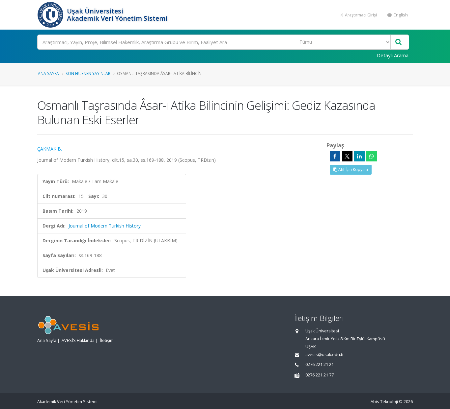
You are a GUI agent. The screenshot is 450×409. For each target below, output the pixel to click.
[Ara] (398, 42)
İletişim (107, 340)
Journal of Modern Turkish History (105, 226)
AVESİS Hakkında (78, 340)
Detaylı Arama (392, 55)
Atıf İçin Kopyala (352, 169)
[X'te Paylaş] (347, 156)
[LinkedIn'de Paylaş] (359, 156)
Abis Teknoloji (384, 401)
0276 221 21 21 (319, 364)
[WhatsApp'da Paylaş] (371, 156)
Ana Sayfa (48, 73)
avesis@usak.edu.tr (324, 354)
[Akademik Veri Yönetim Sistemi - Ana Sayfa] (51, 15)
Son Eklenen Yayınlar (88, 73)
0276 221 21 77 (319, 375)
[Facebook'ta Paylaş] (335, 156)
